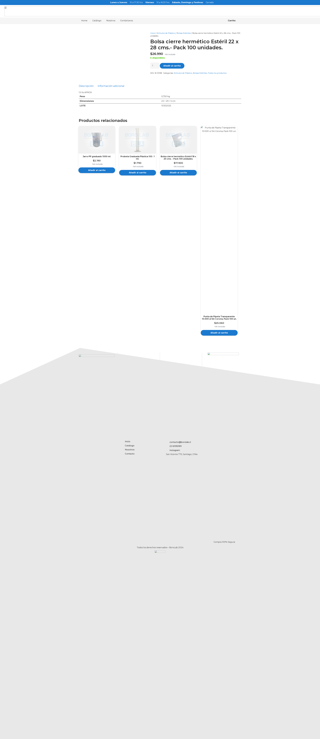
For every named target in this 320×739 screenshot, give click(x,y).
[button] (96, 170)
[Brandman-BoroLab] (160, 644)
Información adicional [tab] (111, 85)
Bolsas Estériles (184, 33)
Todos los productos (217, 73)
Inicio (152, 33)
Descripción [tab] (86, 85)
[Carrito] (238, 21)
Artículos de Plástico (166, 33)
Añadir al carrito (172, 66)
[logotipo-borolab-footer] (97, 448)
